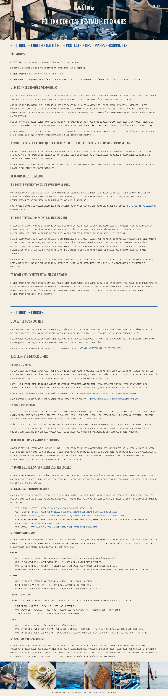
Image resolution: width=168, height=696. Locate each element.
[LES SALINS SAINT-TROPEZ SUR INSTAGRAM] (158, 6)
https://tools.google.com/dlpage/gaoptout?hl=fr (114, 399)
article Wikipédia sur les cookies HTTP (100, 348)
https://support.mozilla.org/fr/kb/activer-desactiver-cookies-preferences (74, 512)
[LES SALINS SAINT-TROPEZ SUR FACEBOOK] (153, 6)
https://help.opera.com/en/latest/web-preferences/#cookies (63, 527)
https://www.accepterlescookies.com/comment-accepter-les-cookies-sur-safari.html (78, 516)
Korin (113, 693)
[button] (14, 675)
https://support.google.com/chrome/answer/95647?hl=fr (62, 508)
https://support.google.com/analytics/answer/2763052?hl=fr (106, 393)
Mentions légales (91, 693)
